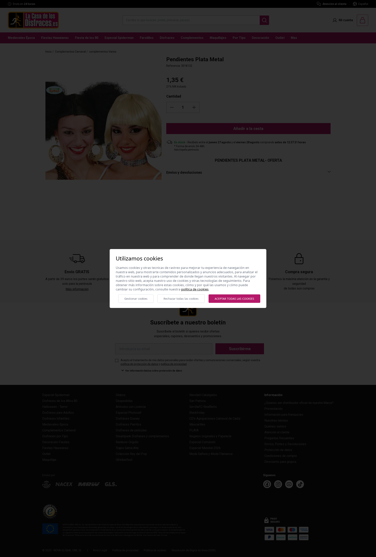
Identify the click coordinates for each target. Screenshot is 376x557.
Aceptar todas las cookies (234, 298)
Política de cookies (195, 289)
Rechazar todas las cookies (181, 298)
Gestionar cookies (135, 298)
